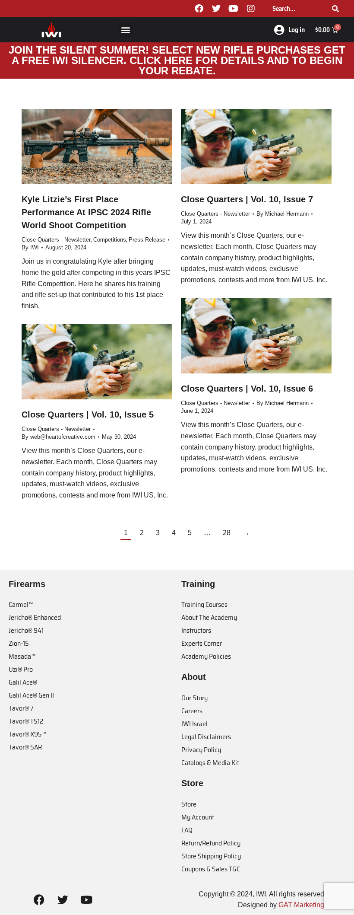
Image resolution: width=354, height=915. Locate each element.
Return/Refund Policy (210, 843)
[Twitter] (216, 8)
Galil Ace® (23, 682)
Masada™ (22, 656)
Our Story (194, 697)
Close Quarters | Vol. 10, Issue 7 (247, 199)
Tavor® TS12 (26, 721)
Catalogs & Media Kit (210, 762)
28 (227, 532)
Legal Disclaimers (206, 736)
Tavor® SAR (25, 747)
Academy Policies (206, 656)
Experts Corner (201, 643)
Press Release (147, 239)
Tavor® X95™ (27, 734)
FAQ (187, 830)
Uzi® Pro (21, 669)
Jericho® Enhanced (35, 617)
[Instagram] (250, 8)
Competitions (109, 239)
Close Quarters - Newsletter (56, 239)
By (30, 247)
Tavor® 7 (21, 708)
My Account (197, 817)
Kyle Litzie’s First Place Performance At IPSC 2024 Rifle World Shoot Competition (86, 212)
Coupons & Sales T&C (210, 869)
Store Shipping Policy (211, 856)
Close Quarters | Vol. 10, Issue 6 (247, 388)
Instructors (196, 630)
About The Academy (209, 617)
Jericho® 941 (26, 630)
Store (188, 804)
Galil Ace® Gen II (31, 695)
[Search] (335, 8)
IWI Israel (194, 723)
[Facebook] (199, 8)
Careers (191, 710)
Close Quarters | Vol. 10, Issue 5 (88, 414)
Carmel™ (21, 604)
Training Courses (204, 604)
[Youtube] (233, 8)
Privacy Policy (201, 749)
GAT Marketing (301, 905)
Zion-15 (19, 643)
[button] (125, 29)
